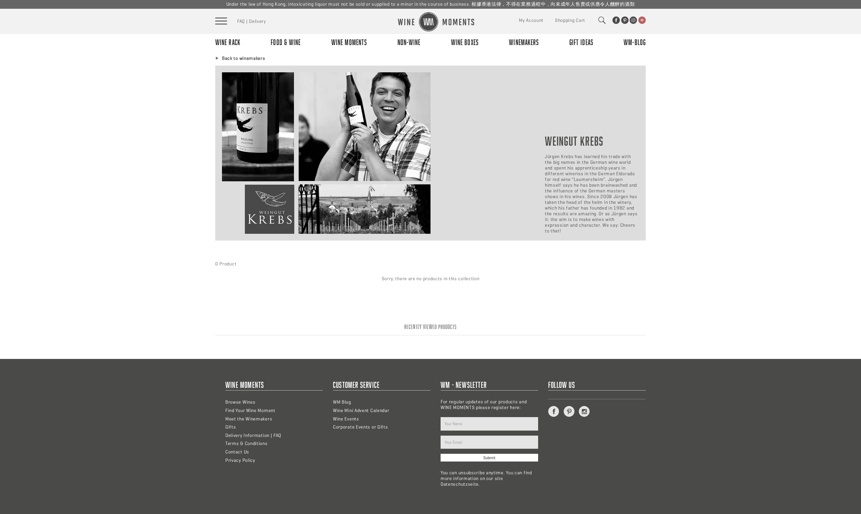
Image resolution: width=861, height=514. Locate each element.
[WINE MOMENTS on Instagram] (633, 20)
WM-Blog (635, 42)
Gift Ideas (581, 42)
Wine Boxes (465, 42)
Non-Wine (409, 42)
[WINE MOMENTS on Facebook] (616, 20)
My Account (531, 20)
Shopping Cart (570, 20)
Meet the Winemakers (248, 419)
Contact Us (237, 452)
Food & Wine (286, 42)
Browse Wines (240, 402)
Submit (489, 457)
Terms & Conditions (246, 443)
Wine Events (346, 419)
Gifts (230, 427)
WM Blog (342, 402)
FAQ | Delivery (251, 21)
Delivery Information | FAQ (253, 435)
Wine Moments (349, 42)
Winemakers (524, 42)
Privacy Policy (240, 460)
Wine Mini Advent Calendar (361, 410)
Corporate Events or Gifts (360, 427)
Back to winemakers (243, 58)
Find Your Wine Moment (250, 410)
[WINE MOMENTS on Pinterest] (625, 20)
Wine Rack (227, 42)
